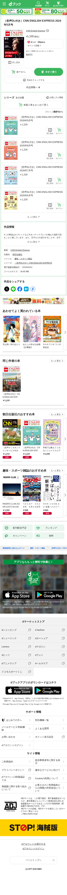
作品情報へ (32, 87)
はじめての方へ (14, 720)
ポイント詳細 (33, 45)
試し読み (16, 62)
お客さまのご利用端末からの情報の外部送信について (47, 788)
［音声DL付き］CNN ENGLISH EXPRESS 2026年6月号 (41, 194)
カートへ (20, 72)
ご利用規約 (7, 761)
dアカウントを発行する (33, 844)
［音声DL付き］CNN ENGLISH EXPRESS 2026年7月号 (41, 169)
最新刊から (58, 112)
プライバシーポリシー (13, 770)
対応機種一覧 (42, 720)
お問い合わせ (8, 737)
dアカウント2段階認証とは (13, 778)
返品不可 (29, 54)
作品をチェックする (35, 80)
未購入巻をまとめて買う (35, 105)
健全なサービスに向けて (47, 770)
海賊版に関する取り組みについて (14, 788)
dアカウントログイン (12, 745)
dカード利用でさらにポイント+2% (39, 51)
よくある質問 (42, 728)
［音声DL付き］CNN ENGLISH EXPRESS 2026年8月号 (41, 144)
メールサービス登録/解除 (13, 728)
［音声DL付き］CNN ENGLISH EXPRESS (33, 263)
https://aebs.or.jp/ (30, 814)
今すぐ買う (51, 72)
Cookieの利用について (46, 778)
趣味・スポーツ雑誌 (23, 259)
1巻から (48, 112)
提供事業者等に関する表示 (47, 761)
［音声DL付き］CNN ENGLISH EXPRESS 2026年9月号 (41, 119)
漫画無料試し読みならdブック (14, 548)
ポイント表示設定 (44, 737)
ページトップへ (33, 860)
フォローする (47, 30)
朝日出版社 (17, 254)
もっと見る (56, 361)
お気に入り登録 (56, 97)
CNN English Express (35, 31)
